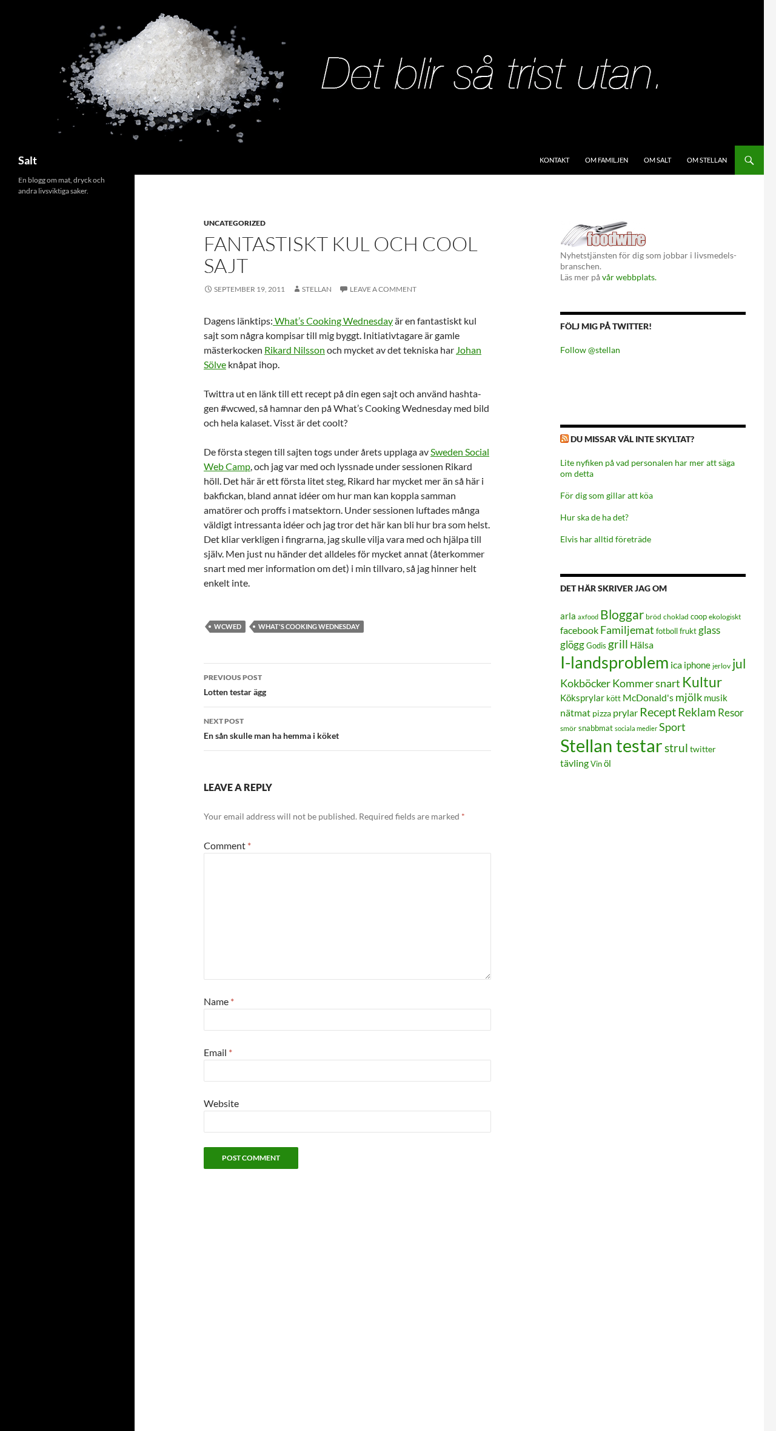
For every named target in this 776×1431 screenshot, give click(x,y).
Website (221, 1103)
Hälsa (642, 644)
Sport (672, 726)
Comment (227, 845)
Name (219, 1001)
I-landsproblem (614, 662)
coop (699, 616)
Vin (596, 764)
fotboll (667, 631)
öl (607, 763)
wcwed (227, 626)
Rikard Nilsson (294, 349)
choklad (676, 616)
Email (218, 1052)
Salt (27, 160)
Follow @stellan (590, 350)
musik (716, 697)
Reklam (697, 712)
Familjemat (627, 629)
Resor (731, 712)
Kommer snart (646, 683)
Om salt (657, 160)
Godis (596, 645)
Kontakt (554, 160)
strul (676, 748)
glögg (572, 644)
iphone (697, 664)
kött (613, 698)
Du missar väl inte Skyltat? (632, 439)
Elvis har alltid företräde (605, 539)
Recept (658, 712)
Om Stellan (707, 160)
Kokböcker (585, 683)
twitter (703, 749)
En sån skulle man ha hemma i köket (271, 728)
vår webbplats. (629, 277)
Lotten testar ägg (235, 685)
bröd (653, 616)
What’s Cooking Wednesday (333, 320)
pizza (601, 713)
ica (676, 664)
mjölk (688, 697)
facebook (579, 630)
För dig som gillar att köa (606, 495)
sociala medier (636, 728)
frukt (688, 631)
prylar (625, 712)
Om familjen (606, 160)
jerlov (721, 665)
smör (568, 728)
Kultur (702, 682)
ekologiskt (725, 616)
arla (568, 615)
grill (618, 644)
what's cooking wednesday (309, 626)
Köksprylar (582, 697)
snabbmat (595, 728)
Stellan (317, 289)
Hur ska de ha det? (594, 517)
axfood (588, 617)
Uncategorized (235, 222)
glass (709, 630)
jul (739, 664)
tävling (574, 763)
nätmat (575, 712)
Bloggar (622, 614)
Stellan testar (611, 745)
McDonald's (648, 697)
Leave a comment (383, 289)
